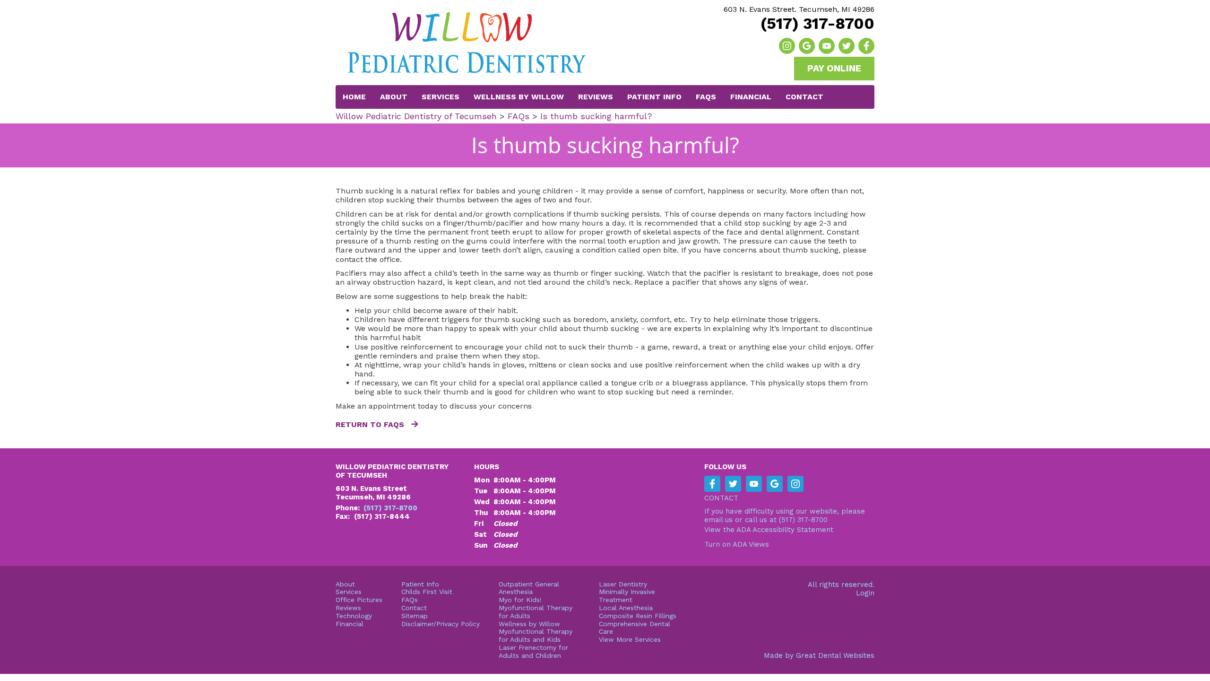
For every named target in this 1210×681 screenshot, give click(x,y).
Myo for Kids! (520, 599)
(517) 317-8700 (817, 23)
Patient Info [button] (654, 96)
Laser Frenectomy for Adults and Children (533, 651)
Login (865, 593)
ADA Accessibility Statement (784, 529)
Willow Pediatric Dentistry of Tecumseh (416, 116)
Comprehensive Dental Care (634, 628)
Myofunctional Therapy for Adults (535, 612)
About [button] (393, 96)
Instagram (787, 46)
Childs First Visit (426, 591)
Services (440, 96)
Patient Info (420, 584)
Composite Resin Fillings (637, 616)
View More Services (630, 639)
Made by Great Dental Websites (819, 655)
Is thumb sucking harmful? (596, 116)
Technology (354, 616)
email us (718, 519)
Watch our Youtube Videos (827, 46)
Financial (750, 96)
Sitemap (414, 616)
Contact (804, 96)
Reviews (595, 96)
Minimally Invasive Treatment (627, 595)
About (345, 584)
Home (354, 96)
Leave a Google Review (807, 46)
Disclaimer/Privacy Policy (440, 624)
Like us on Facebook (866, 46)
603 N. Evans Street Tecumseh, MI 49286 (373, 492)
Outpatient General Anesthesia (529, 588)
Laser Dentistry (623, 584)
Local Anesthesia (626, 607)
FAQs (706, 96)
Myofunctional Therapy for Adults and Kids (535, 635)
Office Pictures (359, 599)
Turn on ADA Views (736, 544)
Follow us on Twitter (846, 46)
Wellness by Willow (519, 96)
